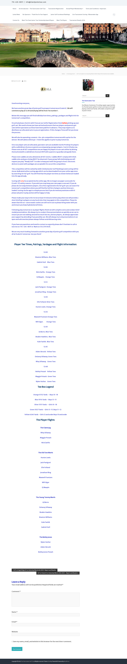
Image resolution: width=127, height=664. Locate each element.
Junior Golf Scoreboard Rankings (60, 14)
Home (14, 8)
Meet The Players (62, 20)
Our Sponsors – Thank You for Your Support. (35, 14)
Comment (16, 591)
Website (15, 632)
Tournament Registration (56, 8)
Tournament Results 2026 (77, 20)
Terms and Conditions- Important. (96, 8)
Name (14, 612)
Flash (49, 661)
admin (24, 81)
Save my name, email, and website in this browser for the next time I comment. (42, 641)
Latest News (16, 14)
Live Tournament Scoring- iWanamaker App (85, 14)
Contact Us (16, 20)
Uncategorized (71, 73)
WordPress (66, 661)
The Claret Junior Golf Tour (27, 661)
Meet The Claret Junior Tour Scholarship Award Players (38, 20)
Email (14, 622)
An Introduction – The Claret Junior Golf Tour (32, 8)
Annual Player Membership (74, 8)
